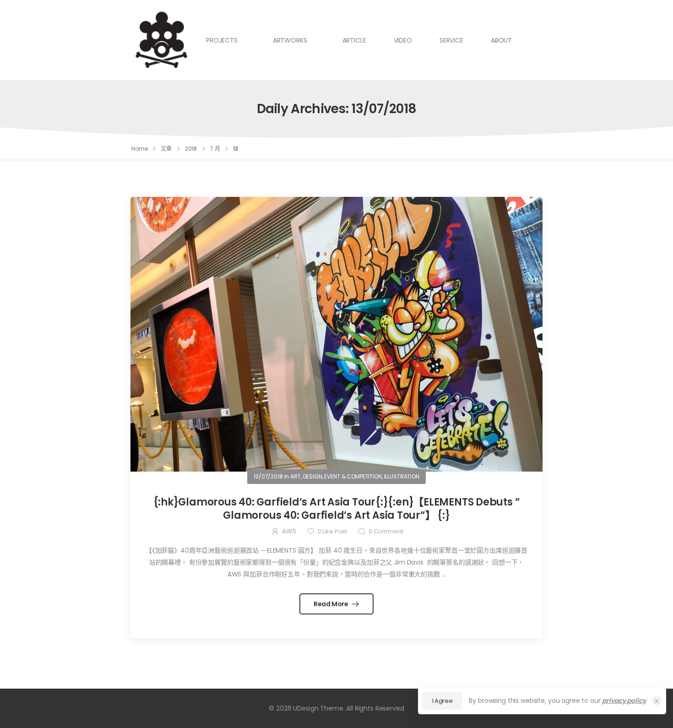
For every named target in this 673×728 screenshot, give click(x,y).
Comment (386, 531)
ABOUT (501, 40)
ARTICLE (354, 40)
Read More (332, 603)
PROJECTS (222, 40)
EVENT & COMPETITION (352, 476)
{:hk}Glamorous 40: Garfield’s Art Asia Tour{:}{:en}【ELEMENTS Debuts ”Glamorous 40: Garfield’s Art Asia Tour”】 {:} (336, 508)
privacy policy (624, 700)
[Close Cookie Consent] (656, 700)
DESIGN (312, 476)
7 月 (215, 148)
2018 (191, 148)
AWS (289, 531)
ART (295, 476)
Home (139, 148)
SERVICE (451, 40)
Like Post (332, 531)
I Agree (442, 700)
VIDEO (403, 40)
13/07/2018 (268, 476)
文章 (166, 148)
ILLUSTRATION (401, 476)
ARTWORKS (290, 40)
